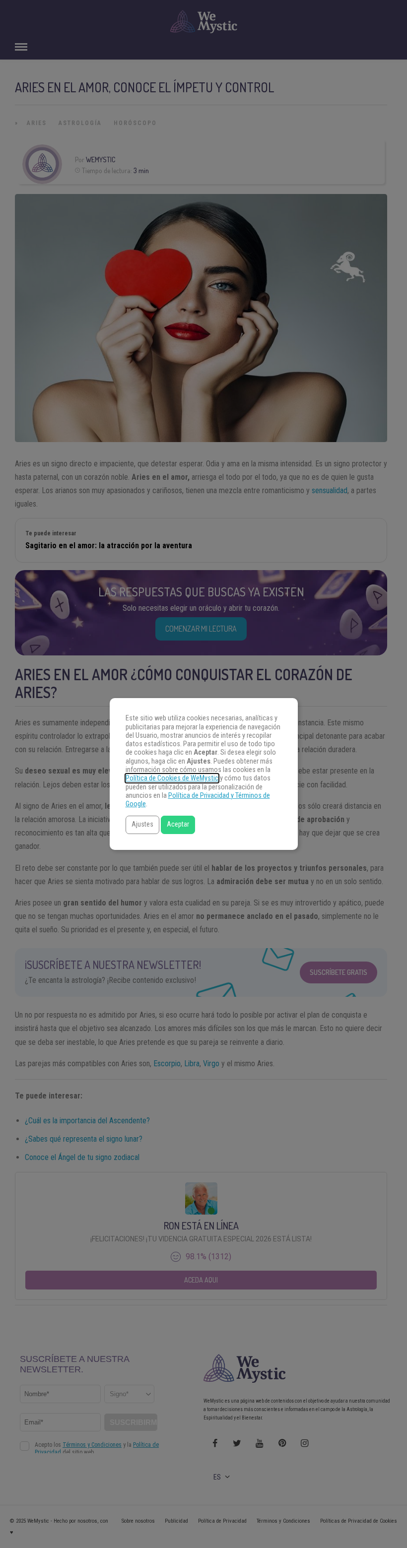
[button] (142, 825)
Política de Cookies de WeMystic (172, 778)
